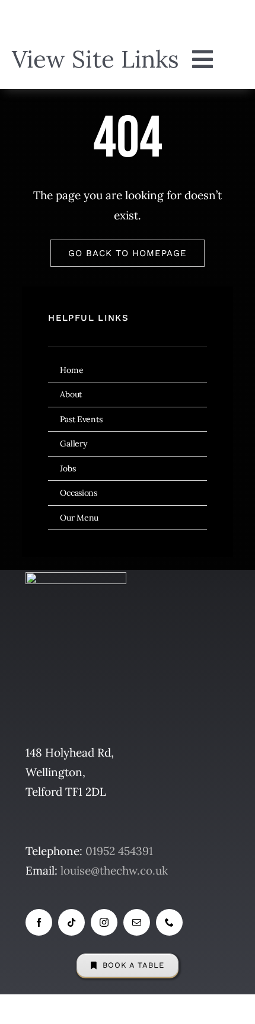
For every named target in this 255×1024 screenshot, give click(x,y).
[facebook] (39, 922)
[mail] (136, 922)
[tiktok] (71, 922)
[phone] (169, 922)
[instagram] (104, 922)
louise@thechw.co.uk (114, 870)
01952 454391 (119, 851)
